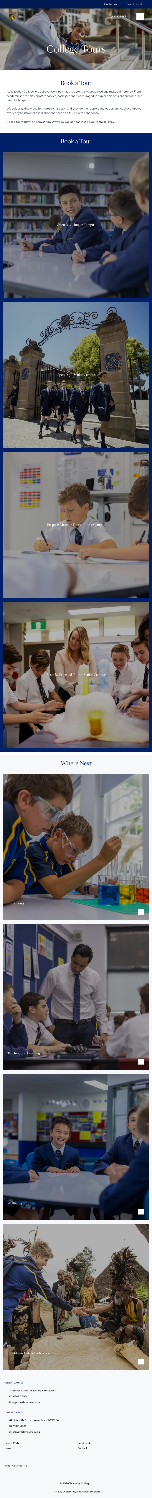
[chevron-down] (141, 912)
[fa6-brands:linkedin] (25, 4)
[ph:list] (140, 16)
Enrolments (84, 1443)
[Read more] (11, 4)
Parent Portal (12, 1443)
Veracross (84, 1491)
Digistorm (69, 1491)
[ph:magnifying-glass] (96, 16)
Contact (82, 1448)
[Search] (96, 16)
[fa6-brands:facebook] (18, 4)
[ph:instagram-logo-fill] (11, 4)
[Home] (11, 17)
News (7, 1448)
